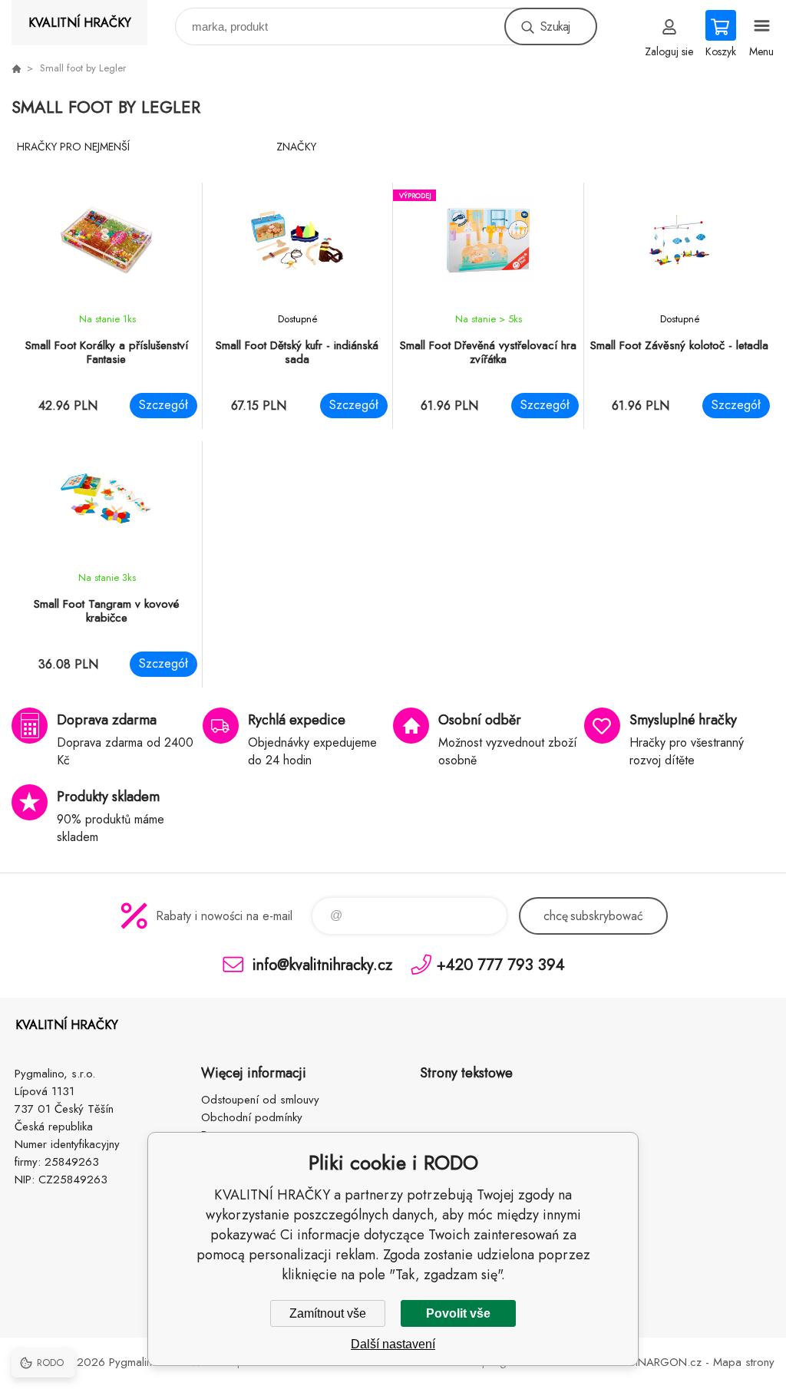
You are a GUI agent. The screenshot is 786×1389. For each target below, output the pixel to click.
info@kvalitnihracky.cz (322, 964)
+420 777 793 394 (501, 964)
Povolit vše (458, 1313)
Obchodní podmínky (251, 1117)
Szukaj (555, 26)
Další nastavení (393, 1344)
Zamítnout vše (327, 1313)
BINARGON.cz (665, 1362)
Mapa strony (743, 1362)
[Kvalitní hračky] (16, 68)
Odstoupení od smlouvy (260, 1099)
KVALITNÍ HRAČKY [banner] (79, 22)
